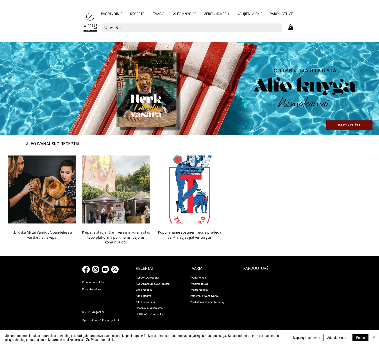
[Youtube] (105, 269)
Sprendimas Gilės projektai (100, 320)
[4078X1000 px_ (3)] (189, 88)
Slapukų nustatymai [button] (306, 337)
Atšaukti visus (336, 337)
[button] (290, 27)
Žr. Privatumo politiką (100, 339)
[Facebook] (86, 269)
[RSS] (115, 269)
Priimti (360, 337)
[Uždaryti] (373, 337)
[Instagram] (95, 269)
